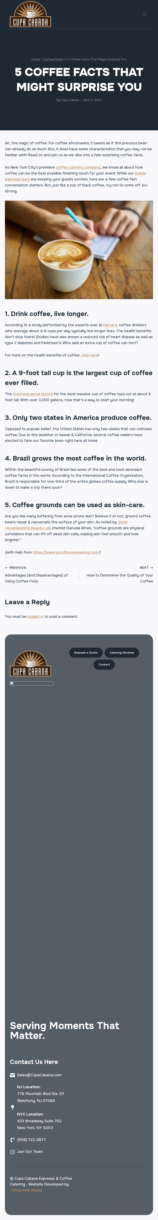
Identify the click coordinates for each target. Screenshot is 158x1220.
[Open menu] (144, 14)
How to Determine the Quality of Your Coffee (120, 575)
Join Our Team (30, 1151)
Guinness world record (33, 394)
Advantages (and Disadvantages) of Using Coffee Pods (36, 575)
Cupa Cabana (70, 100)
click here (89, 355)
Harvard (110, 325)
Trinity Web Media (26, 1190)
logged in (35, 616)
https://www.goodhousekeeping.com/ (66, 552)
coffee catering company (78, 167)
